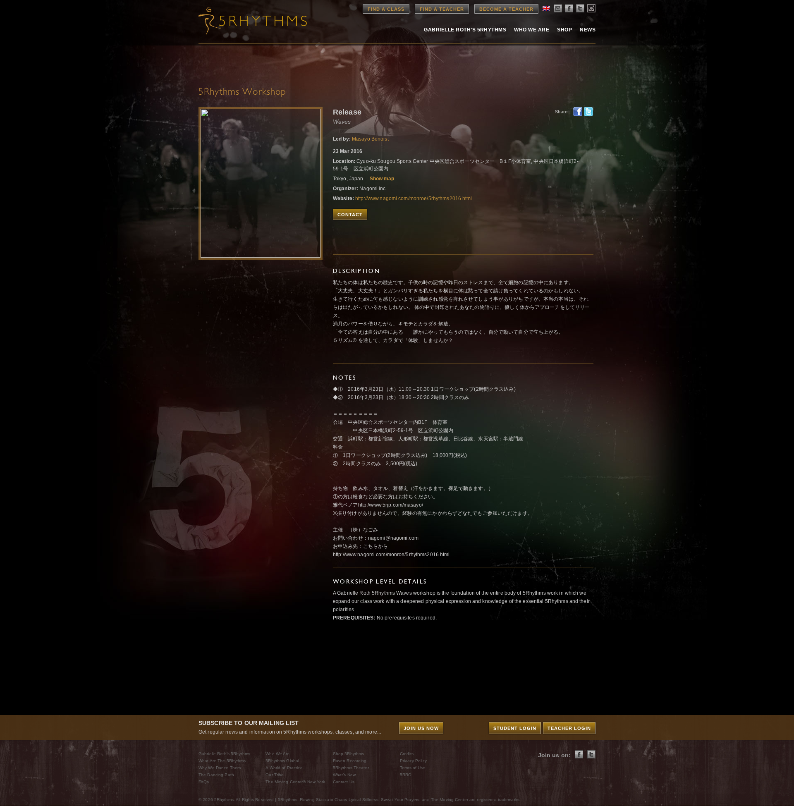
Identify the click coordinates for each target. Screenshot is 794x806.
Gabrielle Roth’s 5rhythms (465, 30)
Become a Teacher (506, 9)
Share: (562, 111)
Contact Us (343, 782)
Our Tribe (274, 775)
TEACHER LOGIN (569, 728)
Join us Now (421, 728)
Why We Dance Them (219, 767)
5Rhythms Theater (351, 767)
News (588, 30)
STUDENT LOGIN (514, 728)
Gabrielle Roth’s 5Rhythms (224, 753)
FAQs (203, 782)
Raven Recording (350, 760)
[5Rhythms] (243, 20)
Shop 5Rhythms (348, 753)
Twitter (588, 112)
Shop (564, 30)
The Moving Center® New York (295, 782)
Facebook (578, 112)
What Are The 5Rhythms (222, 760)
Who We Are (531, 30)
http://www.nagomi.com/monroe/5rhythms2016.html (413, 198)
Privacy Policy (413, 760)
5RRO (405, 775)
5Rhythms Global (282, 760)
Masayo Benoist (370, 139)
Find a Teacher (442, 9)
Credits (407, 753)
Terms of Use (412, 767)
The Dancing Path (216, 775)
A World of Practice (283, 767)
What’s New (344, 775)
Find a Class (386, 9)
